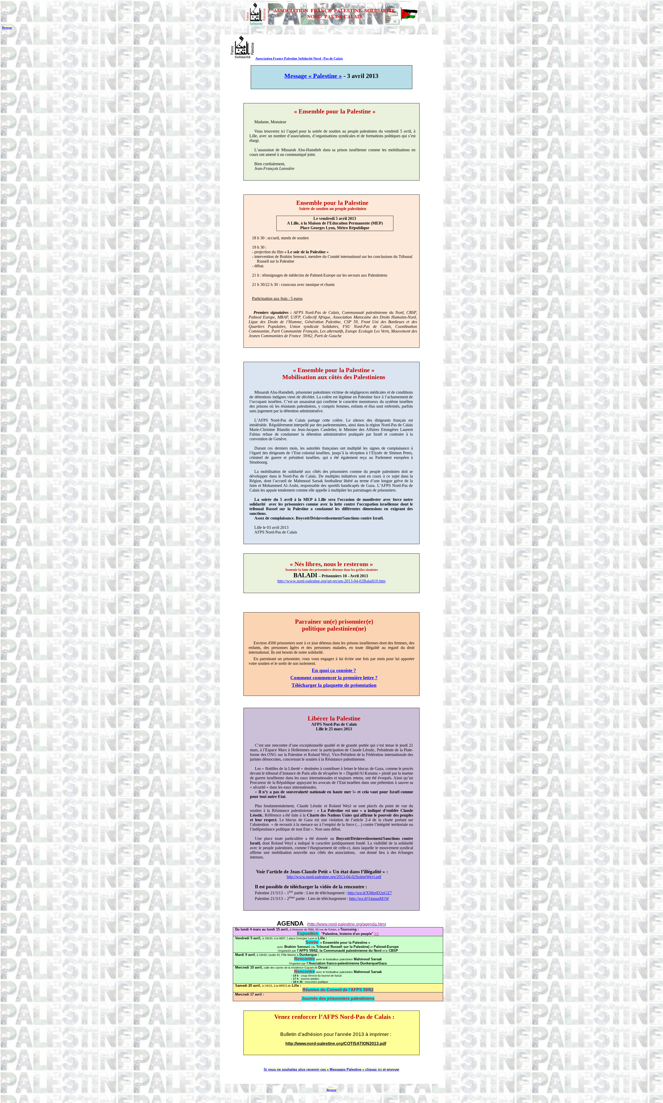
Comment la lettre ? (334, 677)
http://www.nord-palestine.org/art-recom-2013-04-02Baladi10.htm (331, 581)
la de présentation (334, 685)
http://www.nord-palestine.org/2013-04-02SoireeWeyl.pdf (334, 877)
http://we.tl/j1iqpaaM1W (369, 898)
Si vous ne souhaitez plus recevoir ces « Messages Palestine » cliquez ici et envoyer (331, 1069)
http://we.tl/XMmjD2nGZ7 (370, 893)
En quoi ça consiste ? (334, 670)
